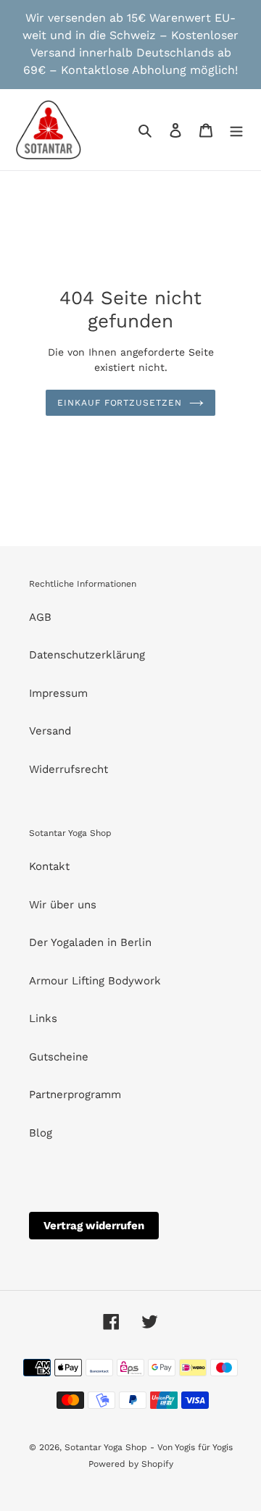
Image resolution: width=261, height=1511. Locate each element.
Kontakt (49, 866)
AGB (40, 617)
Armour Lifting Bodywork (95, 980)
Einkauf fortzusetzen (119, 403)
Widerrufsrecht (68, 769)
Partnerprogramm (75, 1094)
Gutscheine (58, 1056)
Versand (50, 730)
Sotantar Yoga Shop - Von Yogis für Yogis (149, 1447)
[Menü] (236, 130)
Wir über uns (62, 904)
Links (43, 1018)
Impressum (58, 693)
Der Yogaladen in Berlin (90, 942)
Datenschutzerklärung (87, 654)
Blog (40, 1132)
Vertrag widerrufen (94, 1225)
